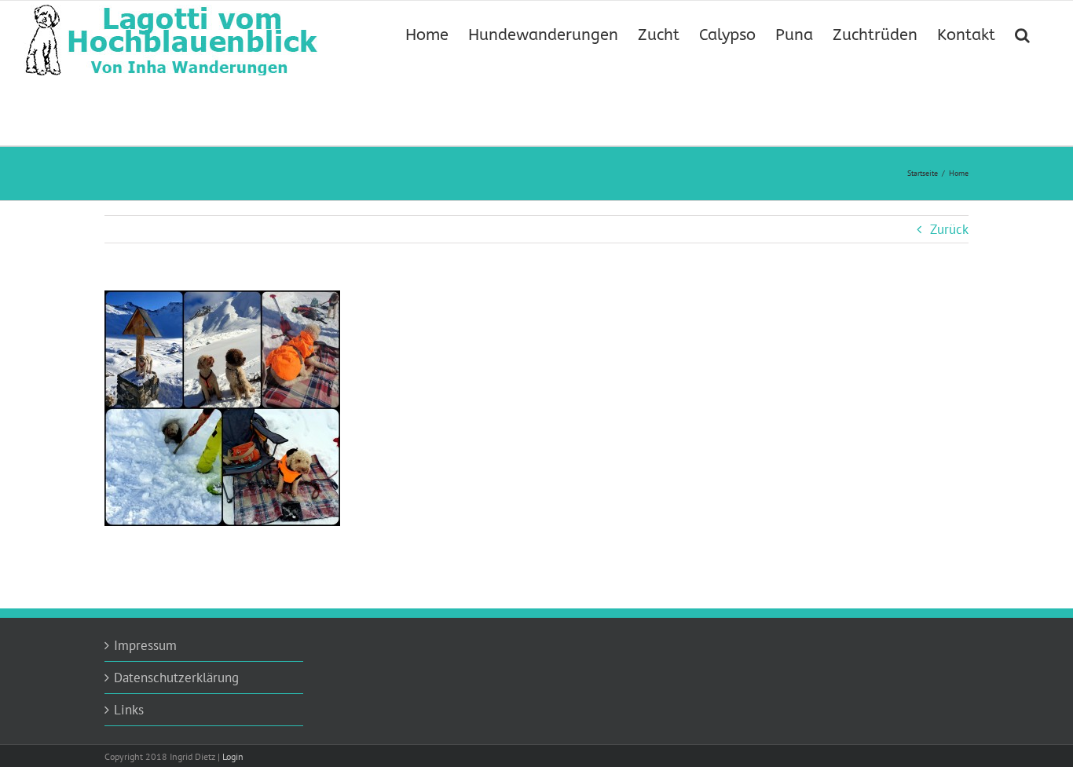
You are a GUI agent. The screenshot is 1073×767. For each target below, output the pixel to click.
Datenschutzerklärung (176, 677)
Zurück (949, 229)
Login (233, 756)
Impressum (145, 645)
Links (129, 710)
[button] (1022, 34)
